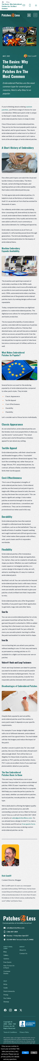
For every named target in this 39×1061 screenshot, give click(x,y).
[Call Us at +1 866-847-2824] (30, 5)
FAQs (5, 984)
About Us (23, 950)
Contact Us (23, 953)
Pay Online (7, 998)
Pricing (5, 995)
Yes (25, 1053)
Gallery (5, 955)
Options (6, 959)
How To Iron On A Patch (8, 967)
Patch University (9, 991)
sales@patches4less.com (22, 818)
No (34, 1053)
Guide (5, 988)
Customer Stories (6, 972)
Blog (7, 2)
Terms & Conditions (10, 1032)
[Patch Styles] (29, 15)
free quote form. (29, 824)
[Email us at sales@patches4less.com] (24, 5)
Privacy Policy (24, 1032)
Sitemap (6, 1002)
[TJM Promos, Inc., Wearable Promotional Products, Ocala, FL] (27, 1024)
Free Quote (7, 962)
